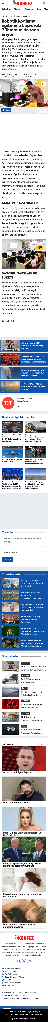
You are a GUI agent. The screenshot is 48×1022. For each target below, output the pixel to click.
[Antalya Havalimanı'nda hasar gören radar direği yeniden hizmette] (35, 427)
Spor (38, 9)
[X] (24, 961)
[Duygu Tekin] (8, 403)
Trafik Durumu (11, 974)
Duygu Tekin (22, 401)
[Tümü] (44, 656)
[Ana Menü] (3, 3)
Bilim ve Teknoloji (21, 16)
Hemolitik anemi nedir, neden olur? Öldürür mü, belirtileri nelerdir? (32, 706)
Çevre (24, 688)
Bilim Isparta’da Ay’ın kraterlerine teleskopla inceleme (34, 462)
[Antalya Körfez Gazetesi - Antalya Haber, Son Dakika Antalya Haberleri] (22, 3)
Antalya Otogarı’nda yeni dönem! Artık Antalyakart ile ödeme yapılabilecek (33, 719)
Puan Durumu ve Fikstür (14, 977)
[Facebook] (19, 961)
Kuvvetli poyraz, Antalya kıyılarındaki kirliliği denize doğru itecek (31, 694)
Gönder (8, 560)
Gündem (6, 9)
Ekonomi (29, 9)
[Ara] (43, 3)
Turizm (7, 995)
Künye (35, 998)
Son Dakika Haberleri (14, 983)
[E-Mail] (19, 407)
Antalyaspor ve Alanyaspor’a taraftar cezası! (31, 732)
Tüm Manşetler (11, 980)
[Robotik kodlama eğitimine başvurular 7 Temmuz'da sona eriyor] (24, 93)
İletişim (26, 998)
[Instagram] (28, 961)
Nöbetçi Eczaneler (13, 969)
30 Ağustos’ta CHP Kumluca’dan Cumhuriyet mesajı (33, 669)
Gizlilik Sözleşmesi (11, 998)
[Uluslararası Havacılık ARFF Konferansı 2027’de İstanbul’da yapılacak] (12, 427)
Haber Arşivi (10, 986)
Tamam (32, 1019)
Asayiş (18, 993)
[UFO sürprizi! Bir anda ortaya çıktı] (12, 452)
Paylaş (7, 110)
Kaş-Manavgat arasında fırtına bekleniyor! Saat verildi (31, 681)
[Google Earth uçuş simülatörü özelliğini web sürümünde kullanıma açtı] (35, 474)
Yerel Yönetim (30, 993)
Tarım (16, 995)
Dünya (24, 995)
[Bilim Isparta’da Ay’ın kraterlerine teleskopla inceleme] (35, 452)
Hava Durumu (10, 971)
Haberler (6, 16)
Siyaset (18, 9)
